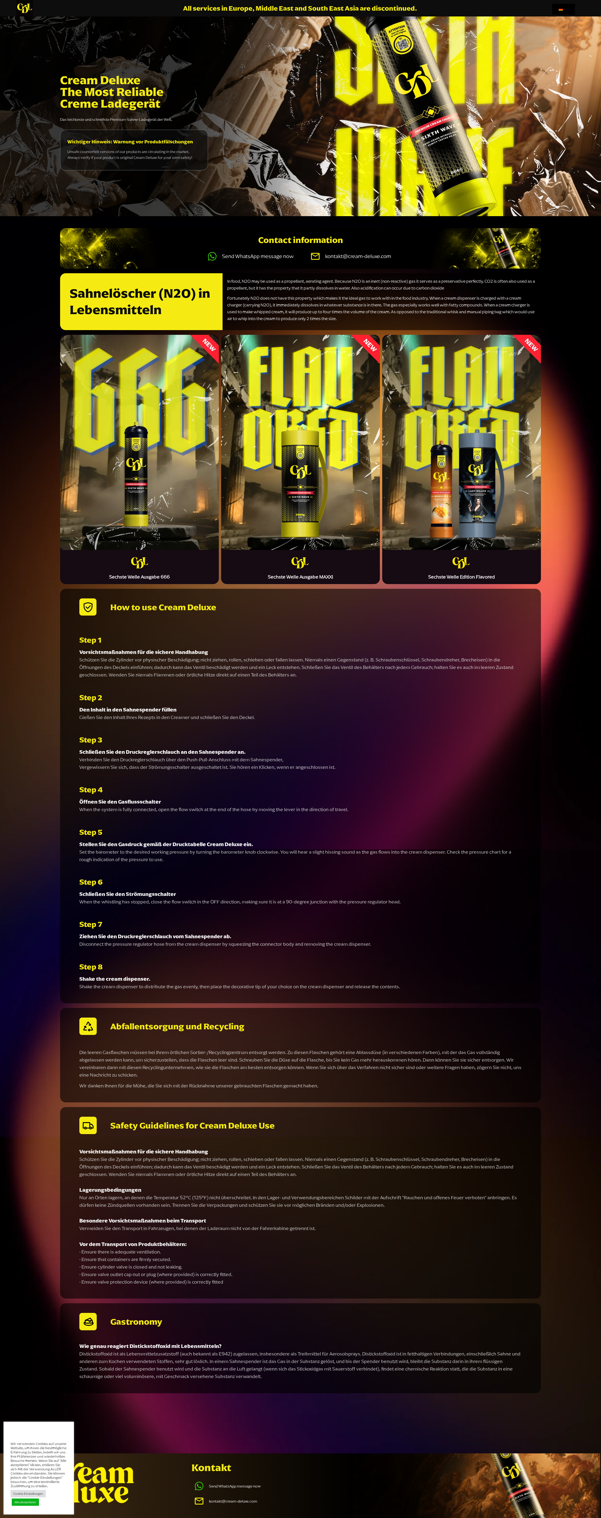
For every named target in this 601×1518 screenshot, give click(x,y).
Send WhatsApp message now (258, 256)
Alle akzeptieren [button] (25, 1502)
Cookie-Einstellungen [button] (28, 1493)
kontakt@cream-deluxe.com (358, 256)
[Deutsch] (562, 9)
